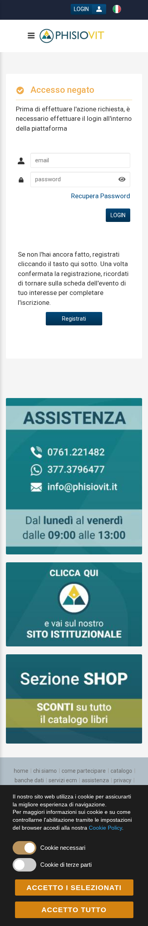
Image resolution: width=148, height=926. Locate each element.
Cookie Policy (105, 828)
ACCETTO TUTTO (74, 910)
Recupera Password (100, 196)
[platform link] (72, 35)
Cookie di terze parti (66, 864)
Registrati (74, 319)
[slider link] (74, 476)
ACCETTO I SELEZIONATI (74, 888)
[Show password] (122, 179)
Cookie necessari (62, 847)
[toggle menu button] (31, 36)
